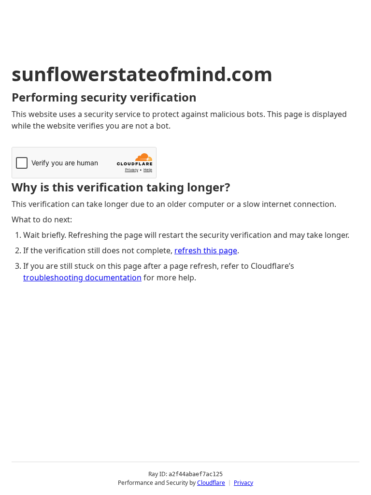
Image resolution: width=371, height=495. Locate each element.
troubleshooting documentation (82, 277)
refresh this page (205, 250)
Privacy (243, 483)
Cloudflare (211, 483)
